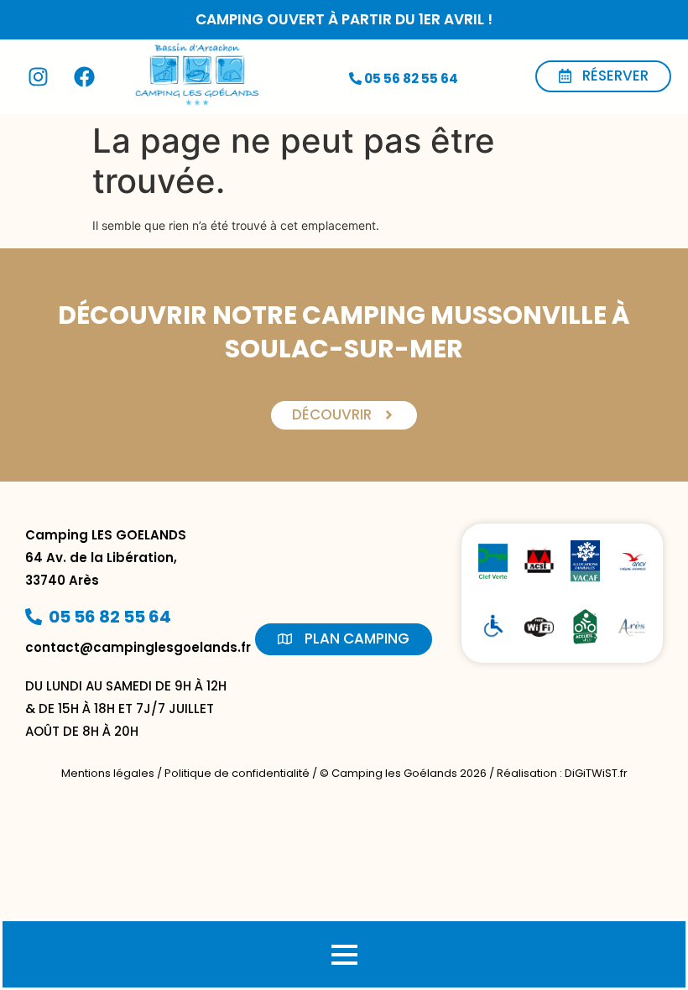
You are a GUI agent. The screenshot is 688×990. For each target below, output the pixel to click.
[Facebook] (84, 76)
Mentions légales (107, 773)
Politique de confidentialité (237, 773)
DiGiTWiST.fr (596, 773)
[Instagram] (38, 76)
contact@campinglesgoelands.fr (138, 647)
